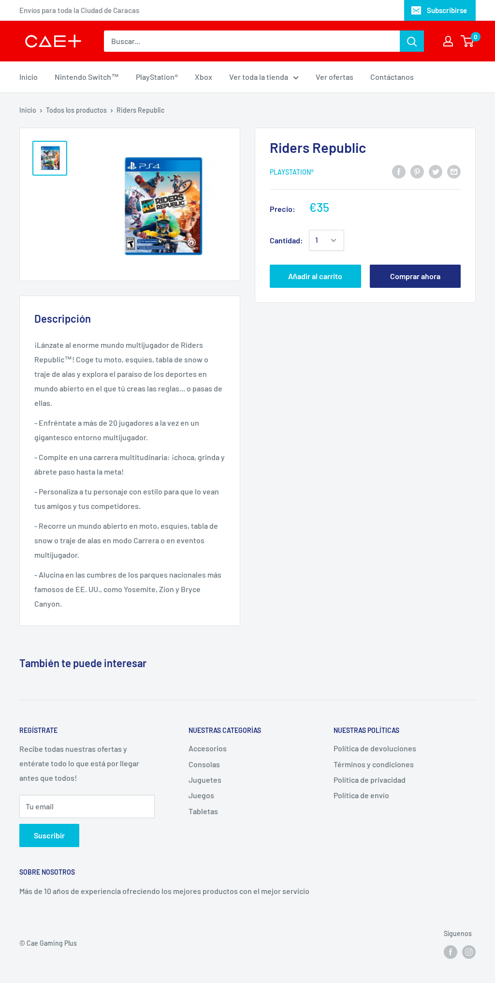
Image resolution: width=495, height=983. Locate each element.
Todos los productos (76, 110)
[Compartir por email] (454, 171)
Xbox (203, 76)
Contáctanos (392, 76)
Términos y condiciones (374, 764)
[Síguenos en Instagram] (469, 952)
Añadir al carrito (315, 276)
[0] (468, 41)
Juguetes (205, 779)
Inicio (28, 76)
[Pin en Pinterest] (417, 171)
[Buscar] (412, 41)
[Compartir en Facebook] (399, 171)
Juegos (201, 795)
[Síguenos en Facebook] (450, 952)
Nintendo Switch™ (87, 76)
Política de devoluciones (375, 748)
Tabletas (203, 811)
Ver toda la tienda (258, 76)
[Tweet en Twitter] (435, 171)
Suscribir (49, 835)
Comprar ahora (415, 276)
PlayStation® (157, 76)
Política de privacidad (370, 779)
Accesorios (208, 748)
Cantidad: (286, 240)
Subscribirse (447, 10)
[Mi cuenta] (448, 41)
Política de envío (361, 795)
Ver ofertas (334, 76)
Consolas (204, 764)
